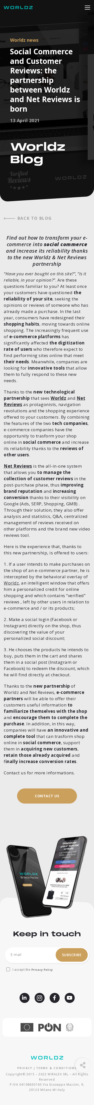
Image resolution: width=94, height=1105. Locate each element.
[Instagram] (40, 998)
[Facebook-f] (55, 998)
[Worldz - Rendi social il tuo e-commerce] (19, 8)
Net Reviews (18, 466)
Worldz (58, 398)
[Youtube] (70, 998)
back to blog (35, 218)
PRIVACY (24, 1068)
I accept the (33, 969)
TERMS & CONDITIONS (56, 1068)
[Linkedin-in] (25, 998)
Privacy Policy (42, 969)
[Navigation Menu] (87, 7)
